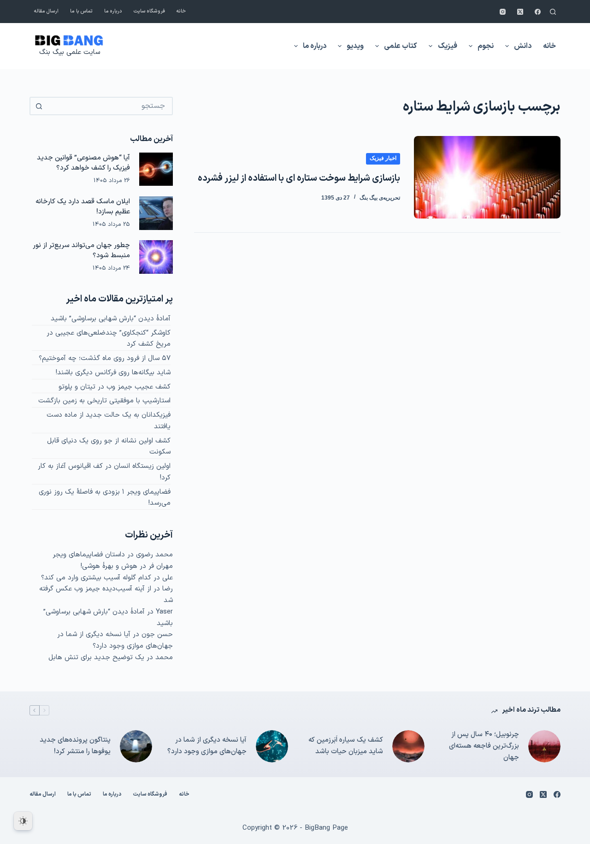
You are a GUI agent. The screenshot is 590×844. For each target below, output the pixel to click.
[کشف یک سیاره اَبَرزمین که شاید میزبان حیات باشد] (408, 746)
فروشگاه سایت (149, 11)
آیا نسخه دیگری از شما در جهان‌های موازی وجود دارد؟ (115, 640)
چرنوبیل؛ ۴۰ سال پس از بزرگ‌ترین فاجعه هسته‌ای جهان (484, 746)
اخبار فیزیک (383, 158)
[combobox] (109, 106)
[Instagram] (503, 12)
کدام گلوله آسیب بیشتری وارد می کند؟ (96, 578)
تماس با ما (81, 11)
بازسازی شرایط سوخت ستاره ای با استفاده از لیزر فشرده (299, 178)
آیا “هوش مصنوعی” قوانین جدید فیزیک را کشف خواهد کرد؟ (83, 163)
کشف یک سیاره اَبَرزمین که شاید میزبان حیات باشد (345, 746)
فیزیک (447, 46)
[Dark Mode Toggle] (23, 821)
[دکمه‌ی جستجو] (38, 106)
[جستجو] (553, 12)
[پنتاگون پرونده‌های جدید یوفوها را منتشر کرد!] (136, 746)
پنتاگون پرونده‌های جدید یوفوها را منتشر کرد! (75, 746)
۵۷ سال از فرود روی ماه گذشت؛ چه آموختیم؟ (105, 358)
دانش (522, 46)
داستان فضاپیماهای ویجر (89, 554)
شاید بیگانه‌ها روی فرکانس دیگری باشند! (113, 372)
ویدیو (355, 46)
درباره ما (113, 11)
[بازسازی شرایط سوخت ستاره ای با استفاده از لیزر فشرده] (487, 177)
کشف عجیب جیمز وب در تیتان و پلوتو (115, 387)
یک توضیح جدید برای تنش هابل (96, 657)
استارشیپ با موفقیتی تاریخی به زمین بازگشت (104, 400)
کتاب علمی (400, 46)
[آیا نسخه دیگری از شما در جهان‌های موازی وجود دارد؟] (272, 746)
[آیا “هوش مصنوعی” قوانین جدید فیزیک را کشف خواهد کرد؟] (156, 169)
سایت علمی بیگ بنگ (69, 52)
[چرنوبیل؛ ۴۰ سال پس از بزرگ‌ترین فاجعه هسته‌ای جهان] (544, 746)
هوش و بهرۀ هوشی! (109, 566)
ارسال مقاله (46, 11)
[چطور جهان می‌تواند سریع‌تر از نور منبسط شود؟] (156, 257)
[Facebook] (538, 12)
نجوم (486, 46)
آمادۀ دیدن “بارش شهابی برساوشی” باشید (111, 318)
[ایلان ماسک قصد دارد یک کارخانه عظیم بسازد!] (156, 213)
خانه (181, 11)
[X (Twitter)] (520, 12)
